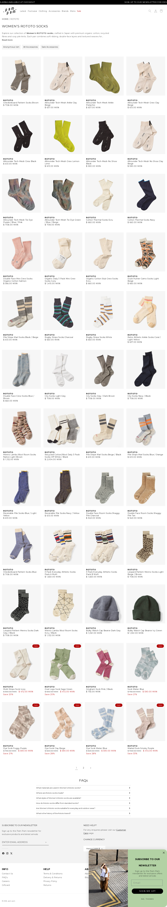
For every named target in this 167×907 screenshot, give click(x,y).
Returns (47, 885)
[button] (44, 11)
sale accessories (50, 47)
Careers (5, 881)
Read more (7, 40)
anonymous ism (11, 47)
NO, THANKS (147, 899)
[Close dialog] (164, 853)
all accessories (30, 47)
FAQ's (5, 877)
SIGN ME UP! (147, 891)
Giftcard (6, 885)
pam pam (11, 901)
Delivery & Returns (52, 877)
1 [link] (76, 768)
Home (5, 19)
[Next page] (90, 768)
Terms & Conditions (52, 873)
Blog (87, 877)
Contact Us (7, 873)
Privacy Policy (50, 881)
